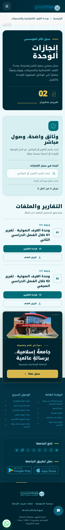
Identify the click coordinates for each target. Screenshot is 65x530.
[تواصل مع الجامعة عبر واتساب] (6, 523)
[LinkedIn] (34, 450)
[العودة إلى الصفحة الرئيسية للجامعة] (32, 492)
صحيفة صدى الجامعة (54, 417)
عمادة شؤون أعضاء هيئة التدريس (20, 425)
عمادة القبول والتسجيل (21, 410)
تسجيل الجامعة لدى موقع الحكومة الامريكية (52, 402)
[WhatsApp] (28, 450)
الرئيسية (57, 18)
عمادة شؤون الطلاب (22, 414)
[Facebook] (45, 450)
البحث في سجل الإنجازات (44, 165)
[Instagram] (39, 450)
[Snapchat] (17, 450)
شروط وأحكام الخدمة (32, 510)
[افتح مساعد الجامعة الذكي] (58, 511)
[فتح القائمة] (7, 6)
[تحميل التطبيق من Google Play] (19, 470)
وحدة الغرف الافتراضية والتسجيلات (30, 18)
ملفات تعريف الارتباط (22, 504)
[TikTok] (22, 450)
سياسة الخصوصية (44, 504)
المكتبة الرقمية (56, 413)
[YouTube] (57, 450)
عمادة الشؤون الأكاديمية (20, 419)
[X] (51, 450)
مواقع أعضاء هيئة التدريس (55, 424)
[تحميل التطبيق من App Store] (46, 470)
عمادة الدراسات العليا (22, 405)
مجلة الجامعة (57, 408)
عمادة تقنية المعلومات (21, 401)
